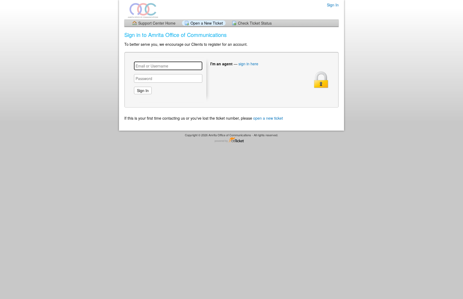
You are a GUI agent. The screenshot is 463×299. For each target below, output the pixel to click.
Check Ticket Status (255, 23)
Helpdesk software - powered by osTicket (231, 140)
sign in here (248, 63)
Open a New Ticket (207, 23)
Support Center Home (157, 23)
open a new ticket (268, 118)
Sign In (333, 4)
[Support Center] (142, 9)
